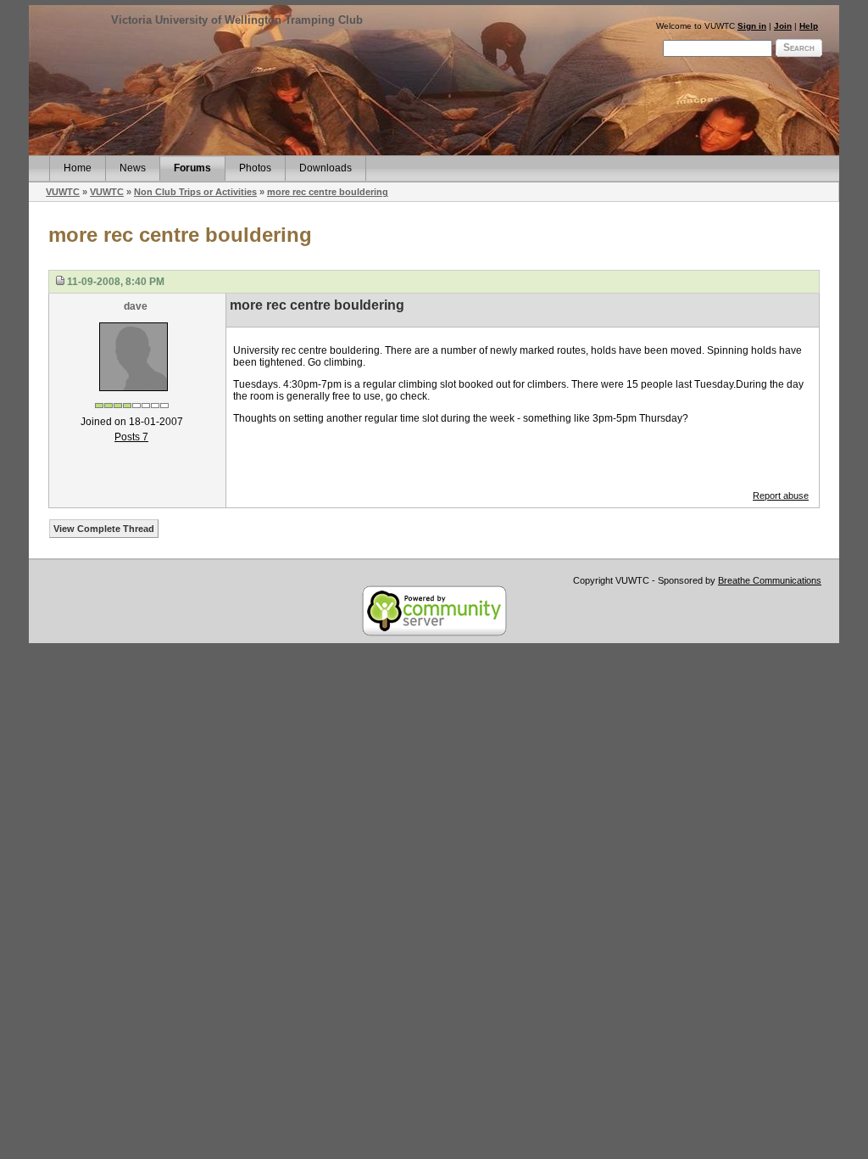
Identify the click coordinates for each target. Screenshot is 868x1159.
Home (78, 168)
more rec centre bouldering (327, 192)
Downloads (325, 168)
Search (799, 47)
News (133, 168)
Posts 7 (131, 437)
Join (783, 26)
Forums (192, 168)
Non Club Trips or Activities (195, 192)
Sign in (751, 26)
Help (808, 26)
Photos (255, 168)
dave (135, 306)
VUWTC (63, 192)
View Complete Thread (103, 529)
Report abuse (781, 495)
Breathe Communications (769, 580)
